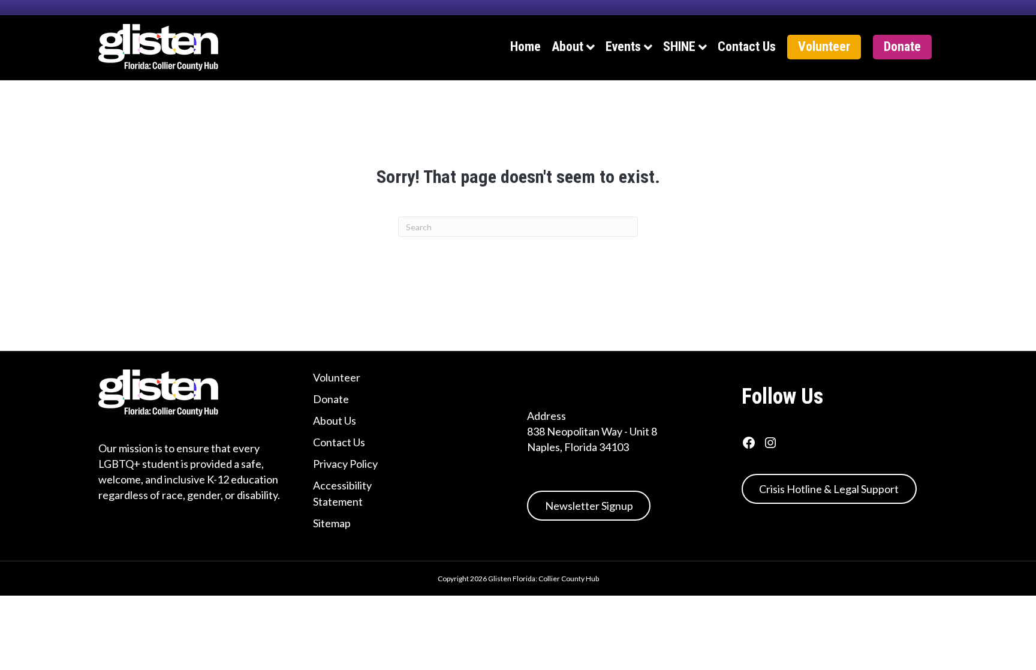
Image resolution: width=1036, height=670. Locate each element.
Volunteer (824, 46)
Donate (902, 46)
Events (623, 46)
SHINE (679, 46)
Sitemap (332, 523)
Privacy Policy (345, 463)
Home (525, 46)
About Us (334, 420)
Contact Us (747, 46)
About (567, 46)
